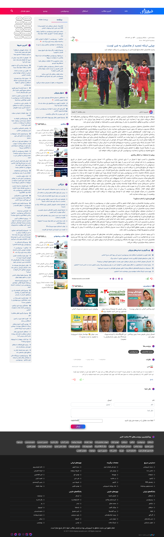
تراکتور (132, 442)
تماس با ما (150, 471)
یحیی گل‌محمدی (37, 482)
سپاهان (124, 442)
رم (41, 504)
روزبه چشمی (138, 446)
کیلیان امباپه (112, 496)
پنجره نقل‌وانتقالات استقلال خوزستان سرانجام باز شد (21, 346)
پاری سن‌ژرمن (75, 515)
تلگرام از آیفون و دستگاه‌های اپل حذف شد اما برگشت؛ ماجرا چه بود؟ (52, 104)
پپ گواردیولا (112, 511)
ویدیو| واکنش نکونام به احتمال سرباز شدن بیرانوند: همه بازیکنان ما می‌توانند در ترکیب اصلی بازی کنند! (21, 122)
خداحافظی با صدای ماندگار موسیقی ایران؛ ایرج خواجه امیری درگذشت (52, 99)
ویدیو (45, 11)
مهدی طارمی (31, 446)
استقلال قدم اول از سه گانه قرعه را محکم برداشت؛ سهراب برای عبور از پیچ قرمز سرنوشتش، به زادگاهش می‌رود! (21, 144)
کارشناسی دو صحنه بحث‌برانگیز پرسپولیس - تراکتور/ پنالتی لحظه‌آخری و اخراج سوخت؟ (21, 213)
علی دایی (76, 478)
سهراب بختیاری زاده (101, 442)
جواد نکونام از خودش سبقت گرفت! (21, 114)
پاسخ (151, 380)
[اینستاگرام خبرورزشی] (12, 535)
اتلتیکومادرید (75, 500)
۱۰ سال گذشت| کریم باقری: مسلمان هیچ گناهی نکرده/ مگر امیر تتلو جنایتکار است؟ (21, 90)
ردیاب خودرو (28, 22)
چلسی (77, 523)
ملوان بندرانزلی (148, 523)
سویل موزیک (18, 26)
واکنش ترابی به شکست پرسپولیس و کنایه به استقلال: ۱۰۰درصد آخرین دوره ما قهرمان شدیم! (21, 106)
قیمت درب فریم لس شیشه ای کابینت (53, 230)
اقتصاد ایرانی (19, 37)
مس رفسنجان (149, 519)
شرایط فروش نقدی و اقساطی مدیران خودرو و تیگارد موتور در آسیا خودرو (51, 211)
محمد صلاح (112, 504)
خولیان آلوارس (81, 451)
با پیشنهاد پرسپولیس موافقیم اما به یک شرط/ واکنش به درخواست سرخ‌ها (49, 57)
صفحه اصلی (151, 38)
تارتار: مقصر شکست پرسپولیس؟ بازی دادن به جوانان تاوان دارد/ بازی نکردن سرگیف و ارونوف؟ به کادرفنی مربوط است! (21, 179)
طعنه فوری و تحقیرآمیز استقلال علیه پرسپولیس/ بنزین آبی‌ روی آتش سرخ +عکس (126, 255)
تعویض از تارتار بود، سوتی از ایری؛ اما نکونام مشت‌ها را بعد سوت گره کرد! (21, 60)
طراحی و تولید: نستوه (144, 535)
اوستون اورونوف (74, 446)
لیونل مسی (112, 519)
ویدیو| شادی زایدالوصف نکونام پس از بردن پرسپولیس (22, 172)
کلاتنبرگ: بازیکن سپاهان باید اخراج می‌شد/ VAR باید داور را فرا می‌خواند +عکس (50, 27)
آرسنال (77, 496)
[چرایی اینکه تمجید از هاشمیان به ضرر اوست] (113, 81)
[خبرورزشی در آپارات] (19, 535)
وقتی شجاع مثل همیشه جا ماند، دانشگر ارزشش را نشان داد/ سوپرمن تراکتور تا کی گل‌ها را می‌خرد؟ (21, 268)
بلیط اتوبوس (27, 37)
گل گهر (151, 515)
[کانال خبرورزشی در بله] (31, 535)
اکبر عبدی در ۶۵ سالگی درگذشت (55, 114)
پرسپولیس (65, 11)
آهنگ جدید (19, 22)
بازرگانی (61, 184)
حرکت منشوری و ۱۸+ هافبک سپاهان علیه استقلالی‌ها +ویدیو (50, 62)
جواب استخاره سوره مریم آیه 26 (55, 226)
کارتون (114, 482)
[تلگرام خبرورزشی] (16, 535)
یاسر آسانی (64, 442)
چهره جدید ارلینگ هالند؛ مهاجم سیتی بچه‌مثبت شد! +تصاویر (132, 271)
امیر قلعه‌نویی (38, 475)
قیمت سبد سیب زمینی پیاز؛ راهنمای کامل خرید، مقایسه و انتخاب (50, 217)
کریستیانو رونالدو (111, 500)
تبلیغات (150, 475)
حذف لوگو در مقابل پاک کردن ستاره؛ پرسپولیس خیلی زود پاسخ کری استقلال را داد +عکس (49, 76)
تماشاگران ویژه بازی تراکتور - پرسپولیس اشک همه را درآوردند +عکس (21, 308)
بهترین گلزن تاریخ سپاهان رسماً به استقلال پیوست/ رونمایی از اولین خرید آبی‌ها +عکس (21, 326)
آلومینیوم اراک (87, 446)
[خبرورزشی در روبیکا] (23, 535)
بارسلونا (19, 442)
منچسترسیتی (29, 442)
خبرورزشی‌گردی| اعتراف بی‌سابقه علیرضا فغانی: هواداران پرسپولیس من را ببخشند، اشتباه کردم (21, 284)
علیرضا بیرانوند (76, 442)
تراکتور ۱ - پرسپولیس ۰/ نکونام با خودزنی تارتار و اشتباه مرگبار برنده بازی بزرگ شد (49, 40)
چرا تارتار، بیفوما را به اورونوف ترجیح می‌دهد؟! (21, 340)
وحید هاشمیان (147, 352)
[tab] (59, 20)
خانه (126, 11)
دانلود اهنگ (28, 29)
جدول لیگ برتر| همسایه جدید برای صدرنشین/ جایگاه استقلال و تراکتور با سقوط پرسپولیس (22, 81)
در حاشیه (113, 478)
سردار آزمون (75, 467)
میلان (40, 519)
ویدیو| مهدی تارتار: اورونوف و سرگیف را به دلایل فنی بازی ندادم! (21, 136)
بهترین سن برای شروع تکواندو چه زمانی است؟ (51, 196)
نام (153, 400)
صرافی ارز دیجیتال (26, 33)
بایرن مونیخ (149, 446)
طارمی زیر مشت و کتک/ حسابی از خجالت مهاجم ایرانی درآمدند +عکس (22, 73)
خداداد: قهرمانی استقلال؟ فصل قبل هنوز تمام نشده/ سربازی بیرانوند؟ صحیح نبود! (22, 52)
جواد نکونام (88, 442)
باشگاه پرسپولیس (141, 38)
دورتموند (92, 451)
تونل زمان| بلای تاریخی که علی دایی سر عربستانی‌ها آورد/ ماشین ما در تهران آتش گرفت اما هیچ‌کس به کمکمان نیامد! (21, 164)
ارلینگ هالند (112, 523)
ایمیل (110, 400)
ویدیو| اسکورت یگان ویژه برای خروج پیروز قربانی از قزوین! (50, 51)
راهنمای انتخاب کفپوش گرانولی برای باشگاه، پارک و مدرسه (50, 206)
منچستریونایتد (37, 515)
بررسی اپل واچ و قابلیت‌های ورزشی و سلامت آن (51, 193)
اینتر (77, 504)
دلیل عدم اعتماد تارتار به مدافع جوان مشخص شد (22, 351)
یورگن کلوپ (112, 507)
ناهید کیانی (39, 478)
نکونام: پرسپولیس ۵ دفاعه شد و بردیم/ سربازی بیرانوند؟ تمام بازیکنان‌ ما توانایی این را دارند (21, 154)
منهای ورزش (59, 93)
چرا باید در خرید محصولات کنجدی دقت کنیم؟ (51, 189)
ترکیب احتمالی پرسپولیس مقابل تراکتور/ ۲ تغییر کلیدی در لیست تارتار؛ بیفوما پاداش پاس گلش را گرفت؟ (50, 69)
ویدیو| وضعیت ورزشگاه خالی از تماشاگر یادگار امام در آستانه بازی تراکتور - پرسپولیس (21, 358)
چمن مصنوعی (27, 18)
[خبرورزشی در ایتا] (27, 535)
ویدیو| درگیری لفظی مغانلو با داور (21, 314)
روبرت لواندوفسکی (110, 515)
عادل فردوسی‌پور (37, 467)
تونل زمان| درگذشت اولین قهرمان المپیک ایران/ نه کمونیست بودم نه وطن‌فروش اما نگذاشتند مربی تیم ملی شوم (21, 259)
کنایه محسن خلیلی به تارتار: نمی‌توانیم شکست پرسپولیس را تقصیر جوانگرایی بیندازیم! (21, 98)
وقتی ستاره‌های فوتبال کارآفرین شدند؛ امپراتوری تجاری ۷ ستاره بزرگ (130, 258)
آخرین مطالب (106, 11)
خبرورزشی (146, 11)
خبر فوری (19, 18)
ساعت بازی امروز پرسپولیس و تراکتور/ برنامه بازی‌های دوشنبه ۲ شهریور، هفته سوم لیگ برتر (49, 34)
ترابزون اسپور (102, 451)
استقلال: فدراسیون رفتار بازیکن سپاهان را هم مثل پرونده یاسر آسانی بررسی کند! (21, 334)
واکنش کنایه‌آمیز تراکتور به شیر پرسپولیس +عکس (21, 129)
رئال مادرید (54, 442)
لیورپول (111, 446)
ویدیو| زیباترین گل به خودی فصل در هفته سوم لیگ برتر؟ (21, 66)
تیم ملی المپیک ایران (124, 446)
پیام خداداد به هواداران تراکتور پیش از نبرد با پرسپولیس (49, 46)
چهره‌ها (114, 475)
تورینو (121, 451)
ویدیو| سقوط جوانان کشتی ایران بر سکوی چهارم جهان (21, 276)
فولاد (151, 511)
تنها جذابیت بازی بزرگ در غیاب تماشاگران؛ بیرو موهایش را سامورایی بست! (21, 300)
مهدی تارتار (114, 442)
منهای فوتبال (25, 11)
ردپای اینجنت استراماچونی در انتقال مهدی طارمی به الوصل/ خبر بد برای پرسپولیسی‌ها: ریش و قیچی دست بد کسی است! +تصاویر (112, 265)
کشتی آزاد (113, 451)
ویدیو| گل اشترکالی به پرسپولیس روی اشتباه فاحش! (22, 243)
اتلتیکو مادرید (131, 451)
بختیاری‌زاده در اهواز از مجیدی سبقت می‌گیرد (49, 83)
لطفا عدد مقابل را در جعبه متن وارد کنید (140, 420)
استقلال (85, 11)
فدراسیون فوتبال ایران (146, 451)
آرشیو (151, 478)
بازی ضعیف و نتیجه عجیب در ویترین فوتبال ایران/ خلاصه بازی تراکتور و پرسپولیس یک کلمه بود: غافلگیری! (21, 189)
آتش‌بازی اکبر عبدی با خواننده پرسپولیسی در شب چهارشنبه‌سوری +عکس (51, 110)
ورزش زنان (113, 471)
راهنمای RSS (149, 482)
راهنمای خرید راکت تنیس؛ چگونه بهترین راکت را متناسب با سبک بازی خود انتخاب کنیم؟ (50, 200)
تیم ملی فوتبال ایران (45, 446)
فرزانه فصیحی (38, 471)
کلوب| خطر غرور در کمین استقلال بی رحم (22, 320)
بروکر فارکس (27, 26)
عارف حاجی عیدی (60, 446)
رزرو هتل (17, 33)
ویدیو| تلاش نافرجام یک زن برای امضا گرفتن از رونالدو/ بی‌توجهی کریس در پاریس (21, 293)
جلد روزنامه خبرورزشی (109, 486)
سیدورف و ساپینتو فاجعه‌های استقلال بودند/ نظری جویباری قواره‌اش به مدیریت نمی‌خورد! (124, 268)
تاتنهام (77, 519)
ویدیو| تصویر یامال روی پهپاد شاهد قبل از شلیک (50, 118)
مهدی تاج (76, 475)
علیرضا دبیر (76, 482)
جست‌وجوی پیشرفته (146, 486)
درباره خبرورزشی (148, 467)
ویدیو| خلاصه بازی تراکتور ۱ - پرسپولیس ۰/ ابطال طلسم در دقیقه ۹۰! (21, 205)
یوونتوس (39, 523)
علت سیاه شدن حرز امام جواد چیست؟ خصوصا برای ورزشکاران (51, 222)
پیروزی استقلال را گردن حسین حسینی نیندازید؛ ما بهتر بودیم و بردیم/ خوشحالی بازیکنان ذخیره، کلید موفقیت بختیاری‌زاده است (21, 223)
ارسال (78, 426)
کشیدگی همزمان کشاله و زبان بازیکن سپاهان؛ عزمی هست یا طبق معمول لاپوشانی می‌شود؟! (124, 262)
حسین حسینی (42, 442)
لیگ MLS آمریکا (100, 446)
